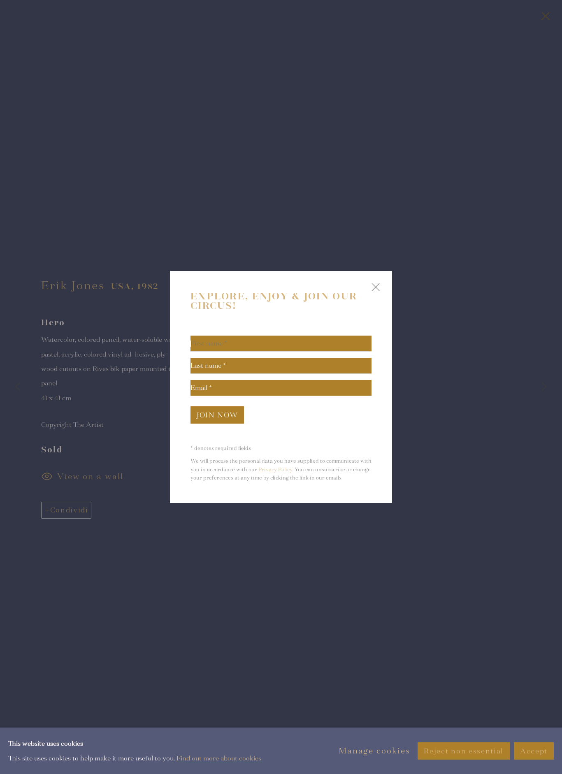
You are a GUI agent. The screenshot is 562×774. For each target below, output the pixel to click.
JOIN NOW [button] (217, 415)
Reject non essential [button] (463, 750)
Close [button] (373, 290)
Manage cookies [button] (374, 751)
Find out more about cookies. (219, 758)
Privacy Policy (275, 469)
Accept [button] (534, 750)
